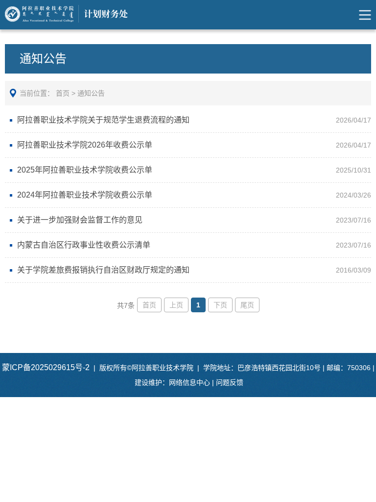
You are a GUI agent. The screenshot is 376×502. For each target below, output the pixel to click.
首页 (63, 93)
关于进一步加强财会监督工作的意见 (79, 220)
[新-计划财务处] (73, 15)
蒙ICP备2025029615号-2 (46, 367)
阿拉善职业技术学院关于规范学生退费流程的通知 (103, 120)
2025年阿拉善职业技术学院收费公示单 (84, 170)
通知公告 (91, 93)
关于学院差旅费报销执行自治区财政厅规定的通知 (103, 270)
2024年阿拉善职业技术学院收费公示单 (84, 195)
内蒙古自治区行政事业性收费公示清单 (83, 245)
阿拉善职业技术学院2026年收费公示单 (84, 145)
